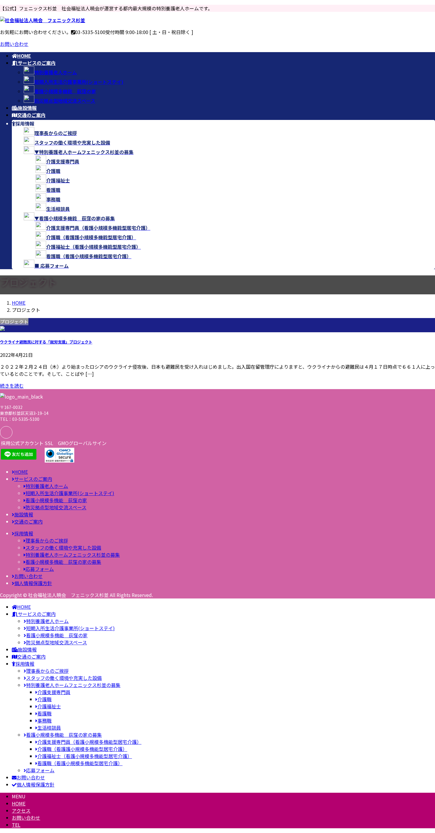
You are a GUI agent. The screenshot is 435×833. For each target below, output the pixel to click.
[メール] (6, 432)
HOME (18, 803)
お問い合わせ (14, 43)
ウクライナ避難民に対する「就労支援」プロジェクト (46, 342)
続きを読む (12, 385)
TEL (16, 824)
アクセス (21, 810)
